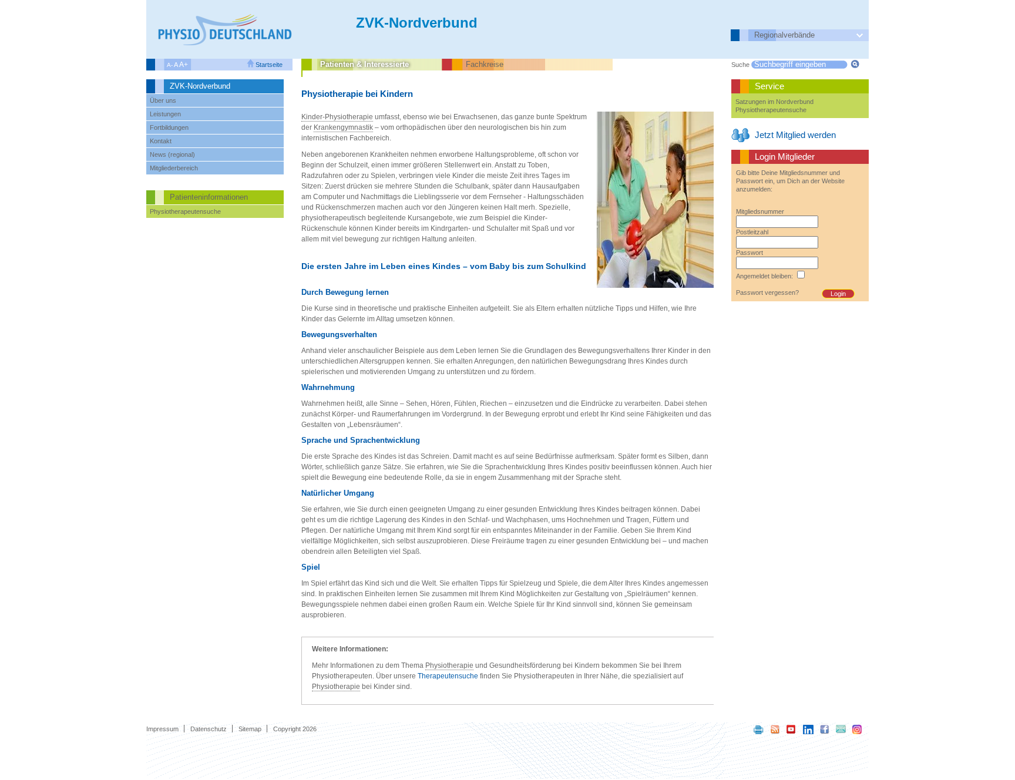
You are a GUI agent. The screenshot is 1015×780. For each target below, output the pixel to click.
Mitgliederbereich (174, 168)
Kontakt (161, 140)
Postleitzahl (752, 232)
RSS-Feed (775, 729)
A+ (183, 64)
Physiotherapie (449, 665)
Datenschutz (208, 728)
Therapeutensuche (448, 676)
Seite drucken (759, 729)
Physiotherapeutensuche (185, 211)
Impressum (162, 728)
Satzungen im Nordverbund (774, 101)
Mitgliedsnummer (760, 211)
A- (170, 65)
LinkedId (808, 729)
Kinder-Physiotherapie (337, 117)
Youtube (792, 729)
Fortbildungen (169, 127)
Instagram (857, 729)
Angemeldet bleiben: (764, 276)
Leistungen (165, 113)
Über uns (163, 100)
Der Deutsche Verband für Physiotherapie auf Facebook (824, 729)
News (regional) (172, 154)
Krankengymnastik (343, 127)
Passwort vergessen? (767, 292)
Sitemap (249, 728)
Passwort (749, 252)
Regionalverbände (784, 35)
